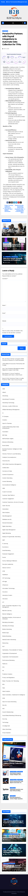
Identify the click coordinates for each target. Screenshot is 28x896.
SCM (3, 698)
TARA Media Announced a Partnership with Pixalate (13, 836)
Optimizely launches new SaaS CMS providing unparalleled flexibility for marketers (16, 791)
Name (4, 305)
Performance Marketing (8, 660)
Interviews (5, 598)
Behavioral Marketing (7, 442)
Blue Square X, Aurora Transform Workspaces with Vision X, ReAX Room (13, 867)
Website (4, 321)
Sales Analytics (6, 691)
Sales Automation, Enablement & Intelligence (13, 694)
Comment (5, 278)
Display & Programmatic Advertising (11, 536)
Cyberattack (5, 509)
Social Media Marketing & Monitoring (11, 715)
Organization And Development (10, 656)
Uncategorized (6, 725)
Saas (3, 688)
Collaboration (5, 467)
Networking (5, 643)
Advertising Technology (8, 402)
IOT (3, 602)
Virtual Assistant (6, 732)
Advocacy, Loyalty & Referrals (10, 406)
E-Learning (5, 543)
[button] (22, 23)
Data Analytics (6, 512)
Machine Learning (6, 610)
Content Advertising (7, 478)
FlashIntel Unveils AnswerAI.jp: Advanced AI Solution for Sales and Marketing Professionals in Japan (19, 209)
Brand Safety (5, 445)
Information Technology (8, 588)
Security (4, 705)
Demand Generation (7, 522)
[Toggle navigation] (13, 23)
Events (4, 557)
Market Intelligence (7, 614)
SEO (3, 708)
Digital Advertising (6, 526)
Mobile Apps (5, 632)
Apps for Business (7, 423)
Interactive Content (7, 595)
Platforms (4, 663)
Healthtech (5, 574)
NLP (3, 646)
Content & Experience (7, 474)
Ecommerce (5, 547)
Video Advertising (6, 729)
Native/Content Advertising (9, 639)
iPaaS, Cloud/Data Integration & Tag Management (11, 606)
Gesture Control (6, 567)
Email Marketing (6, 550)
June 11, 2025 (7, 839)
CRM (3, 488)
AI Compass (5, 416)
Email (4, 313)
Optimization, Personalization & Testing (12, 650)
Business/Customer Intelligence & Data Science (12, 449)
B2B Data (4, 435)
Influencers (5, 585)
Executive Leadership (7, 564)
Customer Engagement (8, 498)
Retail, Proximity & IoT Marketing (10, 681)
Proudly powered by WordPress (9, 891)
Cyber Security (6, 505)
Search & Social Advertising (9, 701)
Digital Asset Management (8, 529)
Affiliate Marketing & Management (10, 409)
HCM (3, 571)
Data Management (7, 516)
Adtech (4, 392)
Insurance (4, 591)
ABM (3, 389)
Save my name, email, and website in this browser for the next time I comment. (12, 331)
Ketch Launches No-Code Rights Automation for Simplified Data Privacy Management (16, 783)
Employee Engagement (8, 554)
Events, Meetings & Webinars (9, 560)
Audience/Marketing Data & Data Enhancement (10, 427)
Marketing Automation (8, 622)
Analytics (4, 420)
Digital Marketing (6, 533)
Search (4, 343)
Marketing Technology (8, 625)
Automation (6, 228)
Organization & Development (9, 653)
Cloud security (6, 460)
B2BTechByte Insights (7, 438)
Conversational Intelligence (9, 485)
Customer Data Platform (8, 495)
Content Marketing (7, 481)
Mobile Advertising (7, 629)
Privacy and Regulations (8, 677)
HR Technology (15, 256)
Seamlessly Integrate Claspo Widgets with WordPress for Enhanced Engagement (16, 775)
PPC (3, 667)
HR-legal (4, 581)
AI (2, 413)
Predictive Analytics (7, 674)
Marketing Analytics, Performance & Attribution (11, 618)
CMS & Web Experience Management (11, 464)
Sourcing (4, 719)
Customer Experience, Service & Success (12, 502)
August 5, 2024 (8, 765)
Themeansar (13, 893)
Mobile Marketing (6, 636)
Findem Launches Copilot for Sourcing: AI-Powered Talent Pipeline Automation (9, 208)
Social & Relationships (7, 712)
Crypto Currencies (7, 491)
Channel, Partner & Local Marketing (11, 453)
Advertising (5, 395)
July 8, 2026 (7, 824)
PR (3, 670)
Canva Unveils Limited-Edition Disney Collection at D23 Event (13, 763)
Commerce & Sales (7, 471)
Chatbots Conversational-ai (9, 457)
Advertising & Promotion (8, 399)
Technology (5, 722)
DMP (3, 540)
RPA (3, 684)
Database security (6, 519)
